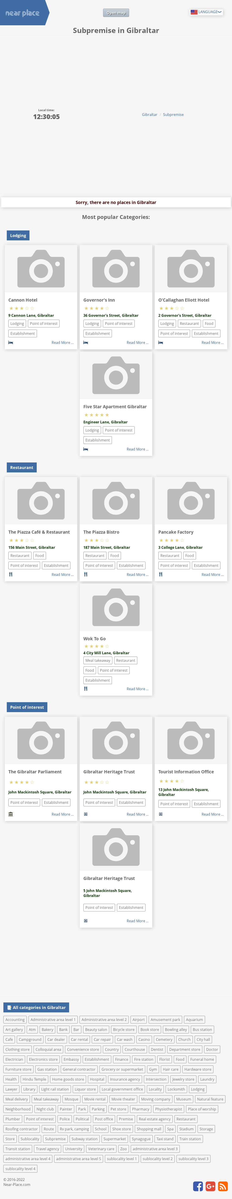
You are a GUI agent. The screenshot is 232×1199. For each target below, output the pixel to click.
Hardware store (197, 1069)
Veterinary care (101, 1148)
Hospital (97, 1079)
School (100, 1128)
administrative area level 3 (155, 1148)
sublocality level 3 (193, 1158)
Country (112, 1049)
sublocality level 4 (20, 1168)
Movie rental (95, 1099)
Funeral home (202, 1059)
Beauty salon (96, 1029)
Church (184, 1039)
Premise (126, 1119)
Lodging (17, 323)
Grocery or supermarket (122, 1069)
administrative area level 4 (27, 1158)
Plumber (12, 1119)
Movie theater (123, 1099)
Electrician (14, 1059)
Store (10, 1138)
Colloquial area (48, 1049)
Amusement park (165, 1019)
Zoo (123, 1148)
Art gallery (14, 1029)
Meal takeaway (97, 660)
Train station (190, 1138)
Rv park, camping (74, 1128)
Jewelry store (183, 1079)
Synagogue (141, 1138)
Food (209, 323)
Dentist (157, 1049)
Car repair (102, 1039)
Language (208, 11)
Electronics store (43, 1059)
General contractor (79, 1069)
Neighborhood (18, 1109)
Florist (164, 1059)
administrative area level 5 (78, 1158)
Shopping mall (149, 1128)
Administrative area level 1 (53, 1019)
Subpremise (173, 114)
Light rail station (55, 1089)
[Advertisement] (116, 69)
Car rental (79, 1039)
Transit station (17, 1148)
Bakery (47, 1029)
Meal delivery (16, 1099)
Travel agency (47, 1148)
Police (65, 1119)
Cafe (9, 1039)
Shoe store (121, 1128)
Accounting (15, 1019)
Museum (183, 1099)
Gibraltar (149, 114)
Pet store (118, 1109)
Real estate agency (155, 1119)
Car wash (125, 1039)
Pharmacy (140, 1109)
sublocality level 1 (122, 1158)
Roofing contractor (21, 1128)
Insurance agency (125, 1079)
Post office (104, 1119)
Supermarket (115, 1138)
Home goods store (68, 1079)
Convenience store (83, 1049)
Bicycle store (124, 1029)
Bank (63, 1029)
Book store (149, 1029)
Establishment (22, 333)
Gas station (47, 1069)
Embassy (71, 1059)
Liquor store (85, 1089)
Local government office (122, 1089)
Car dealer (56, 1039)
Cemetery (164, 1039)
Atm (32, 1029)
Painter (66, 1109)
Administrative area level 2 (104, 1019)
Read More (61, 342)
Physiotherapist (168, 1109)
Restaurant (189, 323)
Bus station (202, 1029)
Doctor (212, 1049)
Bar (76, 1029)
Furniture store (18, 1069)
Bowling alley (176, 1029)
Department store (184, 1049)
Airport (139, 1019)
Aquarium (194, 1019)
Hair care (171, 1069)
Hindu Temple (34, 1079)
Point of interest (44, 323)
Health (11, 1079)
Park (82, 1109)
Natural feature (210, 1099)
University (73, 1148)
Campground (30, 1039)
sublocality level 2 (158, 1158)
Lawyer (11, 1089)
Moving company (155, 1099)
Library (29, 1089)
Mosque (71, 1099)
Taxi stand (165, 1138)
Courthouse (135, 1049)
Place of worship (202, 1109)
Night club (45, 1109)
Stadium (186, 1128)
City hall (203, 1039)
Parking (98, 1109)
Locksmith (176, 1089)
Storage (206, 1128)
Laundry (207, 1079)
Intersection (156, 1079)
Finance (121, 1059)
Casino (144, 1039)
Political (82, 1119)
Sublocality (30, 1138)
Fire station (143, 1059)
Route (49, 1128)
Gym (153, 1069)
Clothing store (17, 1049)
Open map (116, 12)
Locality (155, 1089)
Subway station (85, 1138)
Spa (170, 1128)
